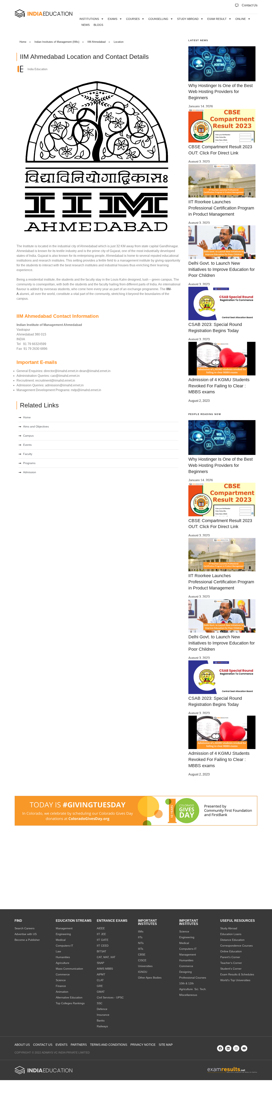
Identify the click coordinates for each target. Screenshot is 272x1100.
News (85, 24)
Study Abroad (188, 18)
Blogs (98, 24)
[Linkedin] (228, 1048)
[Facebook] (220, 1048)
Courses (133, 18)
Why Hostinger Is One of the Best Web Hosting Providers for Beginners (220, 91)
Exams (112, 18)
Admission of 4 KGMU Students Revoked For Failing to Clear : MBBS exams (218, 385)
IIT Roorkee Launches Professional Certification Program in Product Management (221, 208)
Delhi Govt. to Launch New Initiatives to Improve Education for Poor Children (221, 269)
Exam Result (217, 18)
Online (240, 18)
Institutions (89, 18)
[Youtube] (244, 1048)
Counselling (158, 18)
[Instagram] (236, 1048)
